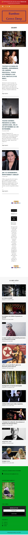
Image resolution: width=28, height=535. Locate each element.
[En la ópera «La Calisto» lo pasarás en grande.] (14, 308)
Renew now (23, 1)
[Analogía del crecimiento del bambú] (14, 377)
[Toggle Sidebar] (2, 6)
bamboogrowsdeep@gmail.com (11, 473)
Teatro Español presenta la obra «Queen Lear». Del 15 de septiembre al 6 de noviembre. (10, 125)
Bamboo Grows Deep (14, 16)
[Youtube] (9, 6)
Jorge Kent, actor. (7, 441)
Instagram (6, 524)
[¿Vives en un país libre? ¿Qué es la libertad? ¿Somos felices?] (14, 353)
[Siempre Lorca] (14, 452)
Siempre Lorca (6, 461)
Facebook (5, 522)
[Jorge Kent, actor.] (14, 434)
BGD (3, 371)
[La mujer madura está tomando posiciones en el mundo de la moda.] (14, 329)
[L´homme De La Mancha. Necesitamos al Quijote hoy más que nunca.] (14, 414)
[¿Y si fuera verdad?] (14, 290)
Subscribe (14, 513)
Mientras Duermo (7, 285)
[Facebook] (6, 6)
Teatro (4, 31)
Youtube (5, 525)
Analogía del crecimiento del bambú (12, 385)
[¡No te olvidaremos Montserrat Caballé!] (10, 160)
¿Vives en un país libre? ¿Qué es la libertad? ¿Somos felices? (11, 365)
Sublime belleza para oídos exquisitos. (12, 404)
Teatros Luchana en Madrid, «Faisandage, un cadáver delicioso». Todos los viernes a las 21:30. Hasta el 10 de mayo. (10, 72)
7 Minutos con (6, 428)
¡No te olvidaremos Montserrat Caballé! (10, 174)
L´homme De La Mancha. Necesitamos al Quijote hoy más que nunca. (13, 422)
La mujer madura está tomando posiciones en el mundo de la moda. (13, 338)
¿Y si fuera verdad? (7, 298)
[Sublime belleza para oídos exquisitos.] (14, 396)
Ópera (4, 303)
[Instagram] (7, 6)
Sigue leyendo (5, 93)
